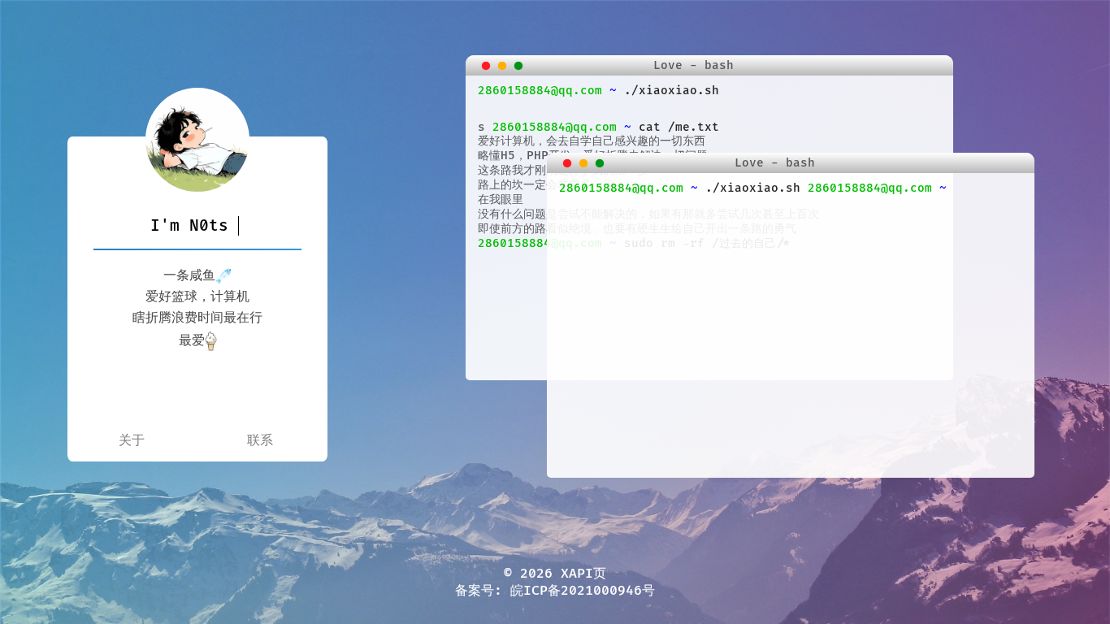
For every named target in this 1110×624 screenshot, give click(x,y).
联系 (260, 440)
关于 (132, 440)
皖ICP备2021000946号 (582, 591)
